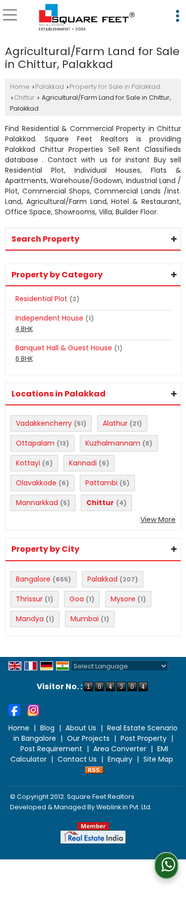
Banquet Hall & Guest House (63, 348)
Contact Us (77, 759)
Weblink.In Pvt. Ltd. (124, 807)
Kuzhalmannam (112, 443)
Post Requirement (51, 749)
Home (20, 86)
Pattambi (101, 483)
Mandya (30, 619)
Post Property (144, 738)
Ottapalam (35, 443)
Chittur (24, 97)
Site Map (158, 759)
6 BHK (24, 358)
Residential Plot (41, 299)
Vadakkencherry (44, 423)
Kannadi (83, 463)
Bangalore (33, 579)
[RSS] (94, 770)
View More (158, 519)
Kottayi (28, 463)
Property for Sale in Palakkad (114, 86)
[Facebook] (14, 710)
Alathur (115, 423)
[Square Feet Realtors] (87, 17)
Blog (47, 728)
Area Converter (119, 749)
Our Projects (88, 738)
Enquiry (120, 759)
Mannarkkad (37, 503)
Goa (76, 599)
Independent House (49, 318)
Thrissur (29, 599)
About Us (80, 728)
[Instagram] (33, 710)
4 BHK (24, 329)
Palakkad (49, 86)
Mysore (123, 599)
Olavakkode (36, 483)
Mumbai (84, 619)
